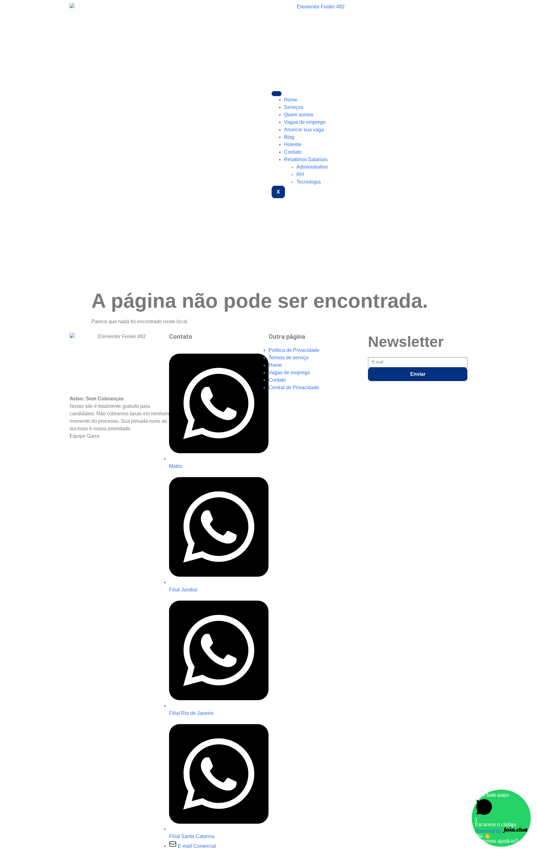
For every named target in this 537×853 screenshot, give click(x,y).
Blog (289, 137)
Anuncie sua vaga (304, 129)
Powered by (489, 831)
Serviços (293, 107)
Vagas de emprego (305, 122)
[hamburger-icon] (277, 93)
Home (290, 99)
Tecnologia (308, 181)
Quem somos (298, 114)
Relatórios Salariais (306, 159)
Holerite (292, 144)
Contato (292, 152)
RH (300, 174)
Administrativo (312, 167)
